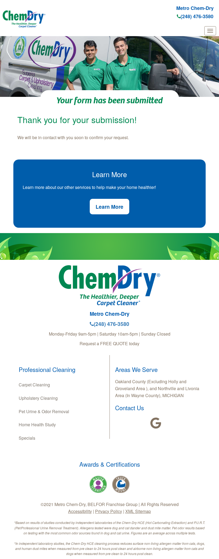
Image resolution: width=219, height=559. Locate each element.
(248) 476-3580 (197, 16)
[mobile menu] (210, 30)
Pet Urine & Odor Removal (44, 411)
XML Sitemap (138, 511)
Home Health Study (37, 424)
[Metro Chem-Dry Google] (155, 423)
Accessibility (80, 511)
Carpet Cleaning (34, 385)
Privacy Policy (108, 511)
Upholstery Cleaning (38, 398)
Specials (27, 438)
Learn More (109, 206)
